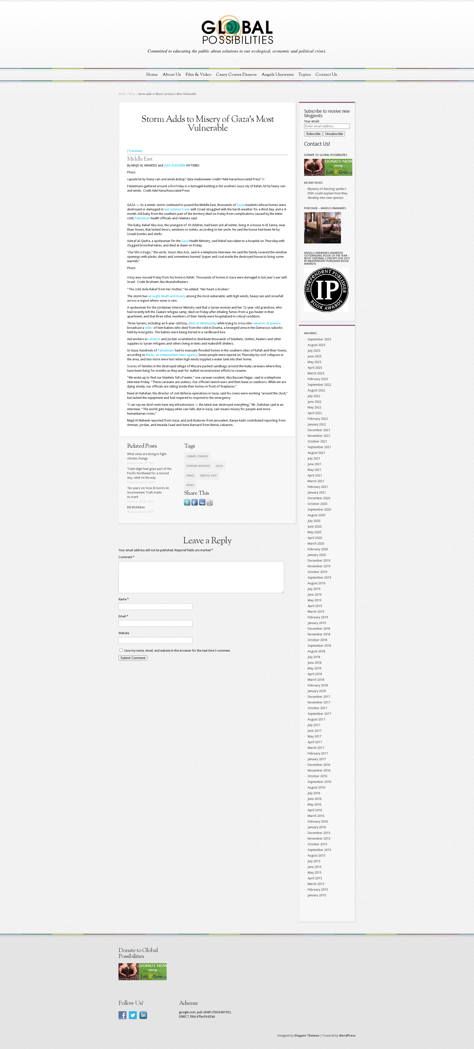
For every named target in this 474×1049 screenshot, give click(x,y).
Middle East (140, 159)
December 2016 (319, 765)
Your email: (311, 121)
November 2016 (319, 770)
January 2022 (317, 424)
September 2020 (319, 509)
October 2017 (317, 708)
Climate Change (197, 456)
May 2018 (314, 668)
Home (152, 74)
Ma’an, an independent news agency (171, 355)
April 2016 (315, 810)
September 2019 (319, 577)
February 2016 (318, 821)
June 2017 (314, 731)
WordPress (347, 1035)
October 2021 (317, 441)
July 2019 (314, 589)
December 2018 (319, 628)
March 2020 (316, 543)
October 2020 (317, 504)
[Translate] (134, 151)
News (132, 94)
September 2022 (319, 384)
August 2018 (316, 651)
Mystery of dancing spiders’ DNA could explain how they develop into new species (327, 193)
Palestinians (166, 350)
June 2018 (314, 662)
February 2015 (318, 889)
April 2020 (315, 538)
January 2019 (317, 623)
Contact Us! (317, 144)
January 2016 (317, 827)
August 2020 (316, 515)
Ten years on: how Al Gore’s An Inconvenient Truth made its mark (148, 492)
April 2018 (315, 674)
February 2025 (318, 379)
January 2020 (317, 555)
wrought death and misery (166, 296)
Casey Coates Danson (236, 74)
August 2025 (316, 345)
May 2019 (314, 600)
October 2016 (317, 776)
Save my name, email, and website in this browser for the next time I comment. (177, 650)
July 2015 (314, 861)
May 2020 (314, 532)
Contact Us (326, 74)
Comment (126, 557)
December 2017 (319, 697)
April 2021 (315, 475)
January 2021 (317, 492)
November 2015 (319, 838)
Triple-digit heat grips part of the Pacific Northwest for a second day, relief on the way (149, 473)
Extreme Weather (198, 466)
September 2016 (319, 782)
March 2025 (316, 373)
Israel (190, 475)
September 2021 (319, 447)
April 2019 (315, 606)
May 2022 (314, 407)
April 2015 (315, 878)
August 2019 (316, 583)
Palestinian (142, 218)
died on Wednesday (202, 323)
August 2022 (316, 390)
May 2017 (314, 736)
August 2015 (316, 855)
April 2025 (315, 367)
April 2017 (315, 742)
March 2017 (316, 748)
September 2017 (319, 714)
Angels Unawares (277, 74)
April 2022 (315, 413)
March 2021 (316, 481)
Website (123, 633)
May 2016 (314, 804)
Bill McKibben (136, 507)
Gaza (240, 205)
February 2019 (318, 617)
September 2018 (319, 645)
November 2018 (319, 634)
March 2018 (316, 679)
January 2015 (317, 895)
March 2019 (316, 611)
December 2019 (319, 560)
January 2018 (317, 691)
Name (123, 599)
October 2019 (317, 572)
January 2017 (317, 759)
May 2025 (314, 362)
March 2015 (316, 884)
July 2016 (314, 793)
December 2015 (319, 833)
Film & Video (198, 74)
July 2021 (314, 458)
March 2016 (316, 816)
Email (123, 616)
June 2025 (314, 356)
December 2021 (319, 430)
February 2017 (318, 753)
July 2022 (314, 396)
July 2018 (314, 657)
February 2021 (318, 487)
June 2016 (314, 799)
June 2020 (314, 526)
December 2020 (319, 498)
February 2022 (318, 419)
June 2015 (314, 867)
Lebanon (259, 323)
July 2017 (314, 725)
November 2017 (319, 702)
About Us (171, 74)
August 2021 (316, 453)
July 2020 (314, 521)
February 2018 (318, 685)
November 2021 (319, 436)
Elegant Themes (307, 1035)
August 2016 (316, 787)
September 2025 (319, 339)
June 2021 (314, 464)
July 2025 (314, 350)
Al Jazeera (273, 323)
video (149, 328)
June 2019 (314, 594)
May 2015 (314, 872)
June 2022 (314, 402)
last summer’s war (177, 209)
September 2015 (319, 850)
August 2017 (316, 719)
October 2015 (317, 844)
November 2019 (319, 566)
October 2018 (317, 640)
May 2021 (314, 470)
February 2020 (318, 549)
